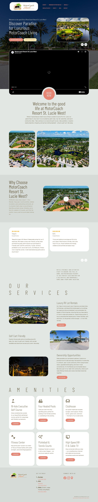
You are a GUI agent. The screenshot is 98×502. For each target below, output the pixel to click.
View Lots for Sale (30, 39)
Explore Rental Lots (16, 39)
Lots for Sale (62, 377)
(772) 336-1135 (42, 479)
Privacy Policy (86, 497)
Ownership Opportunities (55, 4)
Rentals (66, 4)
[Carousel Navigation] (72, 44)
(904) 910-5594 (42, 491)
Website (40, 483)
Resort (44, 4)
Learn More (61, 325)
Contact (66, 8)
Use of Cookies (75, 497)
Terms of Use (81, 497)
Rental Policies (46, 8)
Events (54, 8)
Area (60, 8)
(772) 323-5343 (42, 485)
